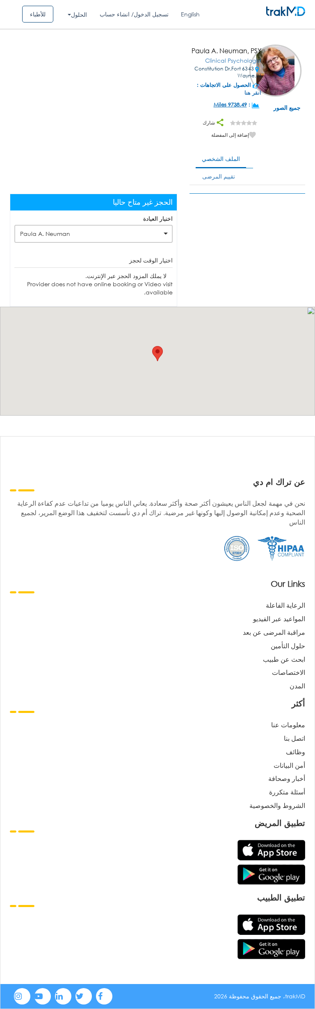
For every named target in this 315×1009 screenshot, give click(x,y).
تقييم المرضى (218, 176)
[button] (157, 353)
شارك (209, 122)
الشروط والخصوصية (277, 805)
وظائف (295, 751)
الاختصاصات (288, 672)
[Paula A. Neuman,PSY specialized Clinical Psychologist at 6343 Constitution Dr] (275, 71)
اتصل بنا (294, 738)
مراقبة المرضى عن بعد (274, 632)
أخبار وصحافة (286, 778)
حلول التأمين (288, 645)
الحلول (79, 14)
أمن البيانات (289, 765)
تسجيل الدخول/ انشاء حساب (134, 14)
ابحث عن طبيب (284, 659)
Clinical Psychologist (233, 60)
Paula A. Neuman (45, 234)
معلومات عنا (288, 724)
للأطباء (38, 14)
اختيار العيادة (158, 218)
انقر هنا (252, 92)
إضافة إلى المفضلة (230, 134)
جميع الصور (287, 107)
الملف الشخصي (221, 159)
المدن (297, 685)
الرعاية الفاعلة (285, 605)
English (190, 14)
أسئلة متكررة (287, 791)
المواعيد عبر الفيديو (279, 618)
